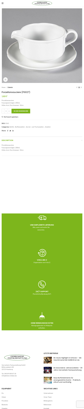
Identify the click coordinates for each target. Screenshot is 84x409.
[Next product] (81, 87)
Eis (3, 393)
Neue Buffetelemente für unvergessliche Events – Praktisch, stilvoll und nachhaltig (67, 380)
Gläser (4, 397)
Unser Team (48, 397)
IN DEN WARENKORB (21, 111)
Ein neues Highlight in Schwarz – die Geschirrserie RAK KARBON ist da (67, 359)
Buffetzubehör (20, 127)
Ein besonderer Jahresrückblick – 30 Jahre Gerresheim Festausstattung (67, 369)
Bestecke (5, 404)
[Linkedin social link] (13, 130)
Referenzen (47, 404)
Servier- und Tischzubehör (35, 127)
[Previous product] (77, 87)
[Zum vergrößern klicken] (5, 79)
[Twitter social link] (10, 130)
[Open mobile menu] (3, 3)
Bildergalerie (48, 401)
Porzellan (5, 401)
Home (4, 87)
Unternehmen (48, 393)
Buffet (12, 127)
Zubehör (10, 87)
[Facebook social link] (8, 130)
